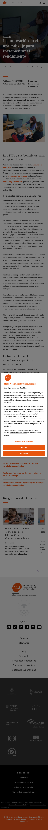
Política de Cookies (30, 430)
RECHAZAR (24, 453)
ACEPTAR (24, 447)
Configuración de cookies (24, 441)
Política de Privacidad (18, 433)
